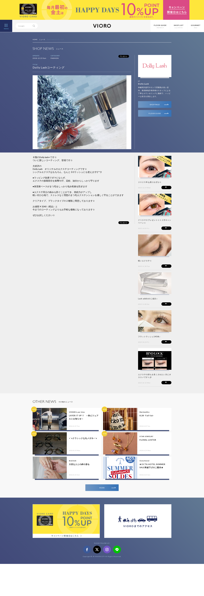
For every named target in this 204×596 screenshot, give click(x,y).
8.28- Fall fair (146, 415)
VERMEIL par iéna (77, 412)
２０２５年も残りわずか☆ (149, 182)
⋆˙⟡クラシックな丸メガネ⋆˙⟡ (83, 438)
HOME (35, 39)
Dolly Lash (143, 84)
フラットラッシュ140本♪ (149, 336)
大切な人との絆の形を (79, 464)
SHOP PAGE (155, 105)
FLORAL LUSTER (147, 440)
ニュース (42, 39)
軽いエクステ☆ (145, 261)
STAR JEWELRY (146, 436)
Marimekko (144, 412)
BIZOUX (72, 461)
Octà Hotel (144, 461)
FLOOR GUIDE (155, 113)
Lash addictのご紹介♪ (148, 299)
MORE (102, 488)
